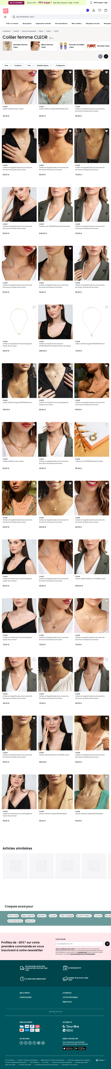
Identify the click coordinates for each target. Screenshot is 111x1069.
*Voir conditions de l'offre (65, 949)
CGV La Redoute (9, 1060)
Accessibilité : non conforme (70, 1065)
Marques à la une (93, 23)
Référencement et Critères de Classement (52, 1060)
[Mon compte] (93, 10)
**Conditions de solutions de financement (46, 1065)
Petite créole (13, 916)
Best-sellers (77, 23)
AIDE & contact (25, 993)
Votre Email (60, 939)
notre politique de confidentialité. (82, 954)
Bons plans (27, 23)
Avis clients (45, 1062)
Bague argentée (28, 916)
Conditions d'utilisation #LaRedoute (62, 1062)
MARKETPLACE (67, 1002)
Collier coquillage (66, 916)
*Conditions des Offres (25, 1065)
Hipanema (42, 916)
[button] (105, 10)
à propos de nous (25, 997)
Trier (6, 65)
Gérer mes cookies (10, 1065)
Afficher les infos (55, 1012)
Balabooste (30, 921)
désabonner (82, 952)
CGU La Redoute (34, 1062)
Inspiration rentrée (43, 23)
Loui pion (53, 916)
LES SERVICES (67, 993)
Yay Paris (98, 916)
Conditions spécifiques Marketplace (27, 1060)
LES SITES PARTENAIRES (70, 997)
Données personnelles (81, 1062)
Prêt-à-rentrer (12, 23)
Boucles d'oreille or (84, 916)
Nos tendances (61, 23)
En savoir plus (83, 1044)
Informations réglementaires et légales (79, 1060)
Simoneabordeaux (15, 921)
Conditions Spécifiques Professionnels (16, 1062)
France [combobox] (101, 1060)
